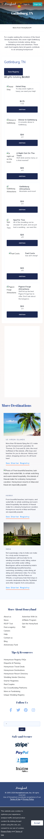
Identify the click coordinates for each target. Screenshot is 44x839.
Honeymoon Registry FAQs (15, 659)
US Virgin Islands (15, 440)
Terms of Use (15, 799)
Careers (7, 631)
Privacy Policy (28, 799)
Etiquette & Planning (12, 663)
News (6, 620)
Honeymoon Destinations (14, 670)
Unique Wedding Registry (14, 695)
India (8, 549)
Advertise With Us (29, 616)
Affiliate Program (29, 620)
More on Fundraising (12, 691)
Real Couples (9, 684)
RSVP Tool (8, 623)
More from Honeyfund (21, 28)
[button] (3, 4)
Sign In (27, 4)
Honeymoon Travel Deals (14, 666)
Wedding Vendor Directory (14, 677)
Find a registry (9, 627)
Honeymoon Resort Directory (16, 673)
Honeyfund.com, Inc (23, 793)
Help (6, 634)
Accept (37, 823)
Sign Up (37, 4)
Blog (6, 641)
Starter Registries (11, 681)
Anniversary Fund (11, 645)
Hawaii (9, 495)
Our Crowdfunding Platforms (15, 688)
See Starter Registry (17, 463)
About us (7, 616)
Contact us (8, 638)
